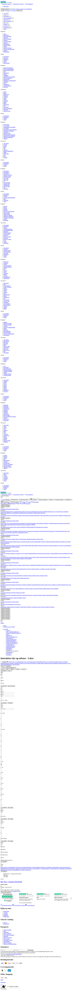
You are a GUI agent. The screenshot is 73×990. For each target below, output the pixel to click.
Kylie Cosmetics (7, 236)
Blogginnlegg (6, 63)
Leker (4, 33)
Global (4, 290)
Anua (4, 240)
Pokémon (5, 95)
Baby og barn (6, 938)
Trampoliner (6, 84)
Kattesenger (6, 414)
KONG (5, 427)
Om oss (5, 922)
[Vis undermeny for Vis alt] (8, 13)
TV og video (6, 125)
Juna (4, 298)
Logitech (5, 149)
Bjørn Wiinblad (6, 305)
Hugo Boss (5, 226)
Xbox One (5, 178)
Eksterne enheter (7, 465)
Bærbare (5, 456)
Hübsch (5, 307)
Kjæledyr (5, 42)
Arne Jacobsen (6, 303)
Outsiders (5, 97)
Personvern (3, 982)
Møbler (5, 274)
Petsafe (5, 436)
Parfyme (5, 206)
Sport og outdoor (7, 41)
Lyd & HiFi (6, 128)
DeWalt (5, 386)
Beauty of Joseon (7, 239)
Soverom (5, 275)
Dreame (5, 144)
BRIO (4, 103)
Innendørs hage (6, 277)
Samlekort (5, 82)
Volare (4, 98)
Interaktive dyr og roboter (9, 76)
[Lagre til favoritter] (4, 876)
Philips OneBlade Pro (8, 151)
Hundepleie (6, 407)
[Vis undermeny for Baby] (7, 23)
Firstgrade (5, 109)
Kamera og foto (6, 133)
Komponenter (6, 463)
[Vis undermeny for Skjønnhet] (9, 19)
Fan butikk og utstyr (7, 940)
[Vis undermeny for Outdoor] (8, 24)
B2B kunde (6, 6)
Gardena (5, 381)
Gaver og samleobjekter (8, 333)
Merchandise (6, 51)
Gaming (5, 455)
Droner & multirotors (8, 137)
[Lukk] (2, 497)
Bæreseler (5, 330)
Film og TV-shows (7, 937)
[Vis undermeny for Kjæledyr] (9, 26)
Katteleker (5, 411)
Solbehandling (6, 214)
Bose (4, 156)
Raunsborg (5, 231)
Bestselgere (6, 59)
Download (5, 200)
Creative (5, 479)
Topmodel (5, 100)
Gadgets (5, 50)
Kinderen (5, 40)
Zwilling (5, 292)
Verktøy (5, 46)
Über (4, 433)
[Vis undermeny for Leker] (7, 15)
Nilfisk (4, 382)
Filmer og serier (6, 45)
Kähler (4, 308)
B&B (4, 431)
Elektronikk (6, 35)
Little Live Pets (6, 111)
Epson (4, 474)
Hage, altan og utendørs (8, 935)
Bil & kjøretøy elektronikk (9, 134)
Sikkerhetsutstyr (7, 332)
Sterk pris (5, 57)
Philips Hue (6, 153)
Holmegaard (6, 297)
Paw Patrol (5, 107)
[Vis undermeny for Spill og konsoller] (13, 18)
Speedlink (5, 478)
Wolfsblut (5, 441)
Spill (4, 71)
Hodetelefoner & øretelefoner (10, 129)
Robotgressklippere (7, 370)
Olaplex (5, 227)
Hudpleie (5, 210)
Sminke (5, 207)
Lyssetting (5, 273)
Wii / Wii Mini (6, 186)
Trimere (5, 219)
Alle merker (6, 143)
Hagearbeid (6, 367)
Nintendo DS (6, 185)
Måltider (5, 322)
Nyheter (5, 60)
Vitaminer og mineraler (8, 217)
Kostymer (5, 87)
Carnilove (5, 434)
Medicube (5, 238)
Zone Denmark (6, 285)
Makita (5, 387)
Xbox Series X (6, 177)
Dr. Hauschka (6, 234)
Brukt (4, 199)
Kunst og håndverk (7, 78)
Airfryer (5, 264)
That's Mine (6, 352)
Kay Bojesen (6, 299)
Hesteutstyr (5, 420)
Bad (4, 269)
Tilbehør (5, 138)
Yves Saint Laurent (7, 229)
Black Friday (6, 923)
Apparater (5, 263)
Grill (4, 366)
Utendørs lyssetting (7, 371)
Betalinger (5, 915)
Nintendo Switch (7, 176)
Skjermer (5, 461)
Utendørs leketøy (7, 85)
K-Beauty (5, 249)
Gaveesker (5, 253)
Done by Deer (6, 346)
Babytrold (5, 343)
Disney (5, 99)
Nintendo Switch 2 (7, 174)
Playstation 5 (6, 171)
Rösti (4, 284)
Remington (5, 243)
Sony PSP (5, 189)
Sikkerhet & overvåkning (9, 136)
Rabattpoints (6, 916)
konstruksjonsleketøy (8, 67)
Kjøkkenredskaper (7, 266)
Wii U (4, 187)
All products (6, 56)
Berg (4, 106)
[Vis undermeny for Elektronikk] (10, 16)
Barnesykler (6, 73)
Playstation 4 (6, 172)
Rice (4, 351)
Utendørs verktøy (7, 374)
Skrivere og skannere (8, 464)
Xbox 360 (5, 180)
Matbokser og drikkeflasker (9, 80)
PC (4, 181)
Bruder (5, 102)
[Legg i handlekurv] (7, 876)
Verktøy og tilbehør (7, 215)
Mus (4, 459)
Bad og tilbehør (6, 331)
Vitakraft (5, 430)
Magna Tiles (6, 94)
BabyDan (5, 342)
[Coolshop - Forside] (21, 9)
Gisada (5, 241)
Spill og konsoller (7, 36)
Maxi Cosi (5, 348)
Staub (4, 293)
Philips (4, 152)
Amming (5, 326)
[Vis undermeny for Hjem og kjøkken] (13, 21)
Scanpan (5, 289)
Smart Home (6, 124)
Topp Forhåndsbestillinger (9, 197)
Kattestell (5, 412)
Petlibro (5, 439)
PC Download (6, 182)
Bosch (4, 385)
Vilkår (2, 979)
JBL (4, 148)
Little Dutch (6, 104)
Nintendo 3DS (6, 183)
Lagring (5, 270)
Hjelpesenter (6, 911)
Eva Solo (5, 391)
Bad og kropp (6, 212)
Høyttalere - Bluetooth (8, 131)
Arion (4, 426)
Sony (4, 155)
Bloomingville (6, 294)
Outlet (4, 61)
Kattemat (5, 410)
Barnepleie (5, 220)
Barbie (4, 93)
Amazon (5, 157)
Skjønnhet (5, 37)
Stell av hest (6, 419)
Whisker (5, 438)
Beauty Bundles (7, 251)
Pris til (2, 694)
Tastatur (5, 458)
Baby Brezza (6, 341)
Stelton (5, 288)
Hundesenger (6, 408)
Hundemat (5, 405)
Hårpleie (5, 208)
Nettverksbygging (7, 466)
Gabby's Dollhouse (7, 108)
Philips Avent (6, 350)
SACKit (5, 306)
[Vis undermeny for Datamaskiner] (11, 27)
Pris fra (2, 691)
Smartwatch (6, 132)
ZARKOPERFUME (8, 230)
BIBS (4, 345)
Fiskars (5, 296)
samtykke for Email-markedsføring (14, 954)
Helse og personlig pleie (8, 49)
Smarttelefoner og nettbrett (9, 127)
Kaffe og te (5, 261)
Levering (5, 912)
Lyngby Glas (6, 301)
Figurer (5, 74)
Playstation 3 (6, 173)
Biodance (5, 235)
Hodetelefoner (6, 460)
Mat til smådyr (6, 415)
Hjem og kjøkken (7, 39)
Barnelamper (6, 335)
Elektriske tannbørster (8, 216)
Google (5, 475)
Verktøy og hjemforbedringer (9, 944)
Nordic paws (6, 435)
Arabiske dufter (6, 250)
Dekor (4, 272)
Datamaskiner (6, 44)
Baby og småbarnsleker (8, 69)
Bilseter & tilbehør (7, 323)
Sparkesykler (6, 79)
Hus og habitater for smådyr (9, 416)
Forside (2, 623)
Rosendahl (5, 302)
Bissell (4, 146)
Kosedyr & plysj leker (8, 70)
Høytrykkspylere (7, 368)
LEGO (5, 91)
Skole (4, 83)
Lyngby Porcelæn (7, 287)
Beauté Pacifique (7, 232)
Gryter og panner (7, 265)
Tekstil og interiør (7, 324)
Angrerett (5, 914)
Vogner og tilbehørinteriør (9, 327)
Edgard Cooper (6, 440)
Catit (4, 429)
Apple (4, 147)
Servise (5, 268)
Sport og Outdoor (7, 942)
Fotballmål (5, 75)
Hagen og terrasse (7, 48)
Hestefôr (5, 417)
